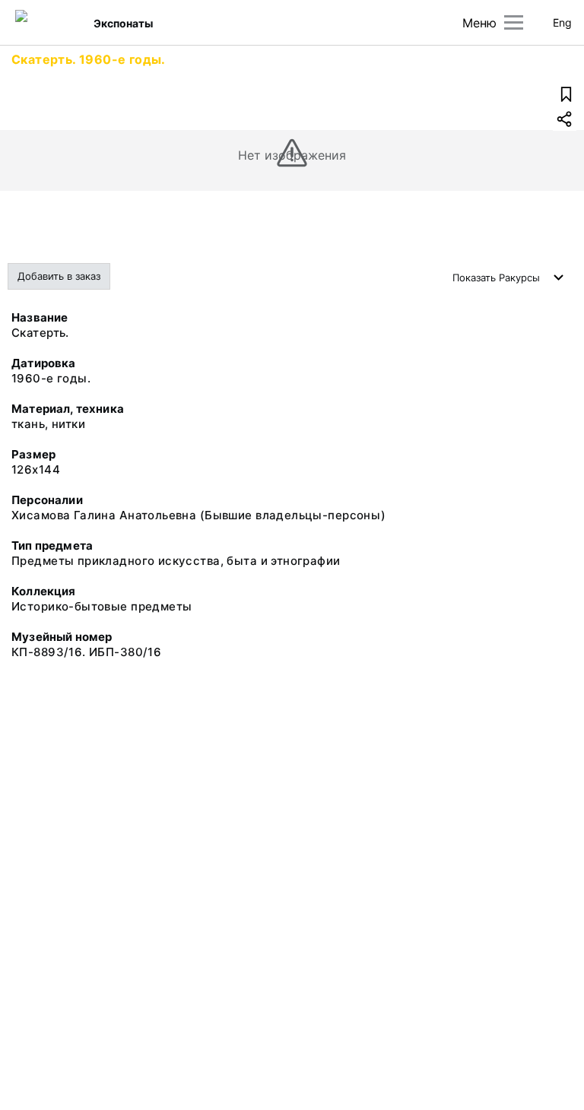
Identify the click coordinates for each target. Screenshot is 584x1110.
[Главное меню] (514, 22)
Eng (562, 22)
